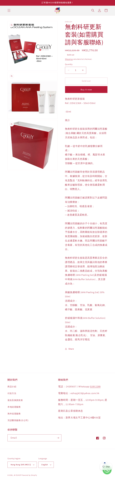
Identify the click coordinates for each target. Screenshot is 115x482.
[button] (9, 10)
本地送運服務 (14, 407)
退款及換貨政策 (15, 400)
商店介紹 (11, 386)
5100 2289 (95, 386)
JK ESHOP (17, 475)
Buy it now (86, 89)
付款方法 (11, 393)
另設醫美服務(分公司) (18, 420)
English (44, 464)
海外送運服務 (14, 413)
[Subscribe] (58, 437)
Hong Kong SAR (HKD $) (21, 464)
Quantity (68, 64)
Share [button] (71, 348)
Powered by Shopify (29, 475)
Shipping (69, 59)
